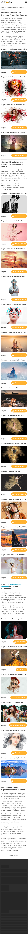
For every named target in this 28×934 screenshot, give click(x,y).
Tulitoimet (22, 669)
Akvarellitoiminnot (20, 753)
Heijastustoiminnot (20, 781)
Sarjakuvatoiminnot (19, 697)
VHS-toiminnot (21, 642)
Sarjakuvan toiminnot (19, 725)
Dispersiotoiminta (20, 72)
